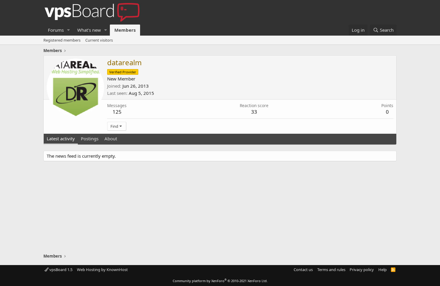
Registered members (62, 40)
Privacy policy (362, 269)
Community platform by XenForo (220, 281)
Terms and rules (331, 269)
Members (125, 30)
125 (117, 111)
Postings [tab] (89, 139)
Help (382, 269)
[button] (68, 30)
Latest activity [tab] (61, 139)
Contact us (303, 269)
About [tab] (110, 139)
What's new (89, 30)
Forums (56, 30)
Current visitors (99, 40)
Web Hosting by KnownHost (102, 269)
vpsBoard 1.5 (60, 269)
